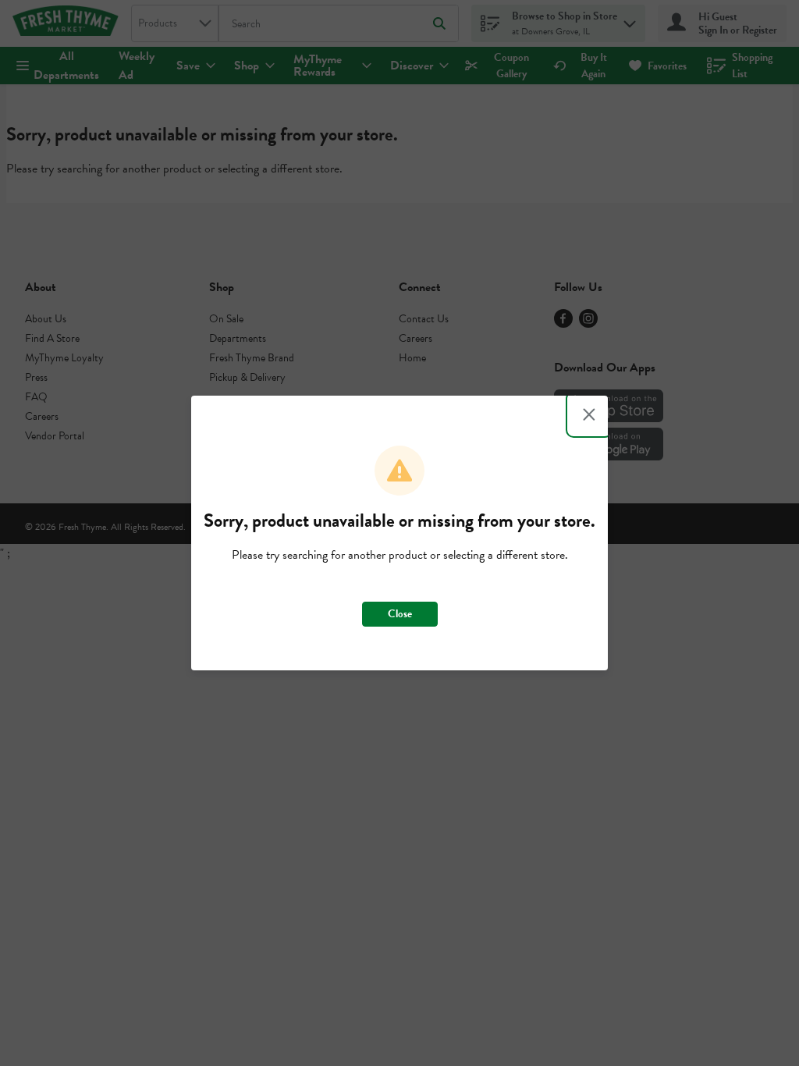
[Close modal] (589, 414)
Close (400, 614)
